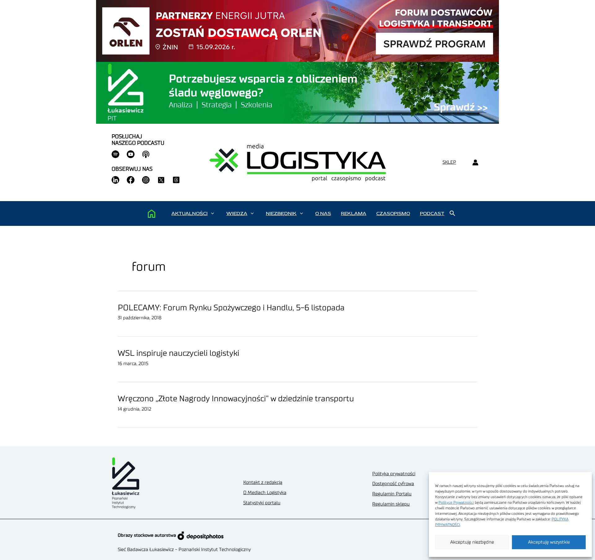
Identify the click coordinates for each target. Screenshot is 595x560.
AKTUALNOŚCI (189, 213)
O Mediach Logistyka (264, 492)
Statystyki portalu (261, 503)
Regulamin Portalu (392, 494)
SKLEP (449, 162)
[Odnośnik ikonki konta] (475, 162)
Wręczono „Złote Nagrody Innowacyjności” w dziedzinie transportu (236, 399)
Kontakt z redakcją (262, 482)
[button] (212, 213)
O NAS (323, 213)
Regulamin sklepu (391, 504)
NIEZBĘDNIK (281, 213)
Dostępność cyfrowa (393, 483)
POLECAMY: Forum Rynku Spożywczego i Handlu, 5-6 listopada (231, 308)
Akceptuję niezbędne (472, 542)
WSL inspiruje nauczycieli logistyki (178, 353)
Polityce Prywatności (456, 502)
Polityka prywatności (393, 474)
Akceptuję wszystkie (549, 542)
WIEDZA (236, 213)
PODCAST (432, 213)
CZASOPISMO (393, 213)
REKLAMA (353, 213)
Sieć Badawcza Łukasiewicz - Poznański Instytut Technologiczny (184, 549)
